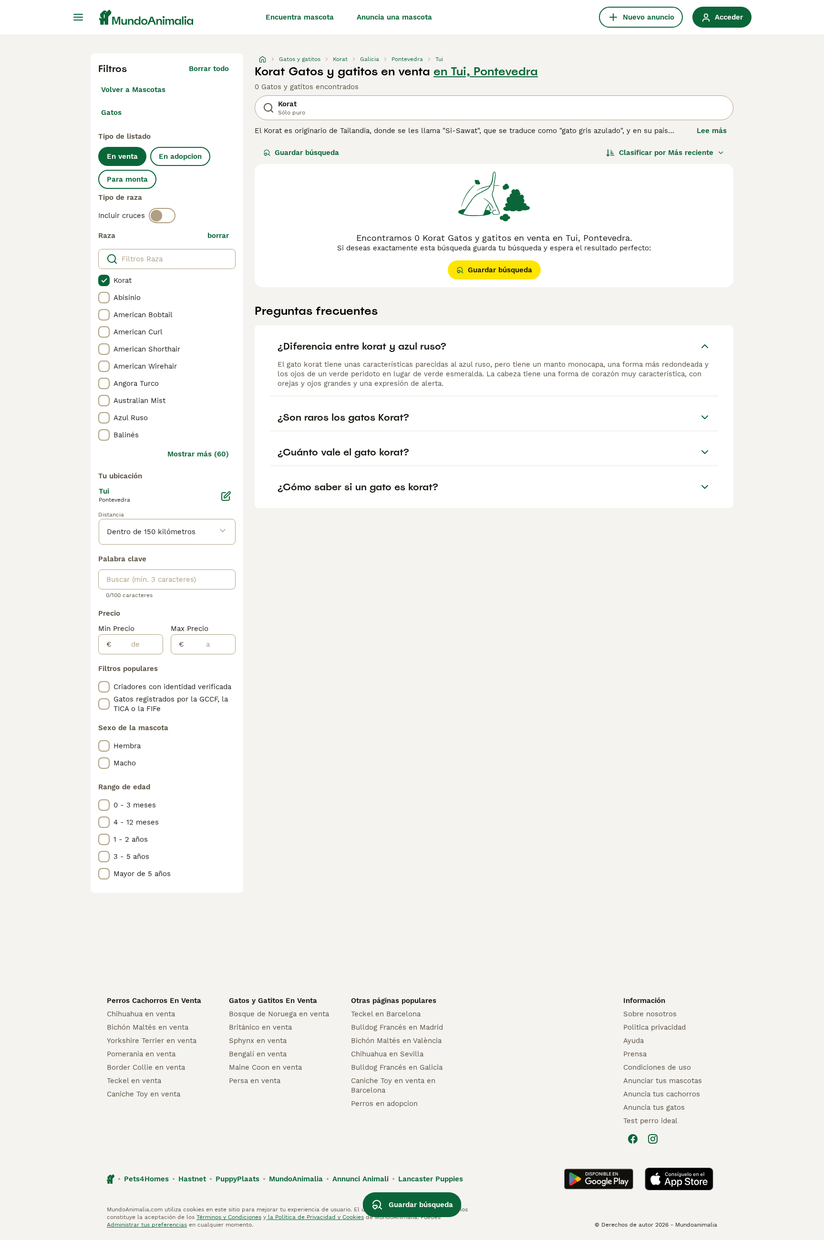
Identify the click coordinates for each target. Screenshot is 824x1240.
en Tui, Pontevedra (485, 71)
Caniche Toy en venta (143, 1094)
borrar (218, 235)
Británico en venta (260, 1027)
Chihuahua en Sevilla (387, 1054)
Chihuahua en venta (141, 1014)
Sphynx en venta (258, 1040)
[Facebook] (632, 1138)
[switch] (162, 215)
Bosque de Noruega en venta (279, 1014)
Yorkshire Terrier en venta (151, 1040)
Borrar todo (209, 68)
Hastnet (192, 1179)
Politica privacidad (654, 1027)
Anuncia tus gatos (654, 1107)
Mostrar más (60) (198, 454)
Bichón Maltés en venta (147, 1027)
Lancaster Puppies (430, 1179)
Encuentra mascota (300, 17)
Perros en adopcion (384, 1103)
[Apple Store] (679, 1179)
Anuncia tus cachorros (661, 1094)
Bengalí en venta (258, 1054)
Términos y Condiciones (228, 1217)
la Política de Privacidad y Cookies (315, 1217)
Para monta (127, 179)
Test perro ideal (650, 1120)
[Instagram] (652, 1138)
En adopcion (180, 156)
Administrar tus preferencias (147, 1224)
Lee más (712, 130)
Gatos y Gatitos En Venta (273, 1000)
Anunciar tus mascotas (662, 1080)
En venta (122, 156)
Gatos (111, 112)
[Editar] (226, 496)
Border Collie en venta (146, 1067)
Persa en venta (254, 1080)
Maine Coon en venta (265, 1067)
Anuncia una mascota (394, 17)
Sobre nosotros (650, 1014)
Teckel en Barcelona (386, 1014)
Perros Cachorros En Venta (154, 1000)
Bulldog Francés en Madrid (397, 1027)
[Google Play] (598, 1179)
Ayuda (633, 1040)
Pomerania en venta (141, 1054)
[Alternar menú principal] (78, 17)
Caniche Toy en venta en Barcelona (393, 1085)
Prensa (635, 1054)
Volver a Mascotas (133, 89)
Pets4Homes (146, 1179)
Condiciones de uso (657, 1067)
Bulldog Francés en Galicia (397, 1067)
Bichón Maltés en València (396, 1040)
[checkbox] (103, 280)
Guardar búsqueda (307, 152)
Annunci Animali (360, 1179)
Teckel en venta (134, 1080)
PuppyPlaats (237, 1179)
